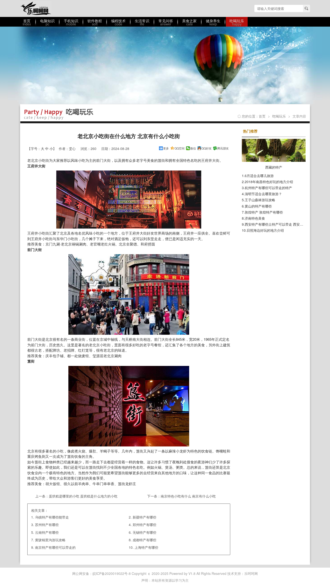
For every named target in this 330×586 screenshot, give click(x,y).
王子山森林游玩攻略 (260, 199)
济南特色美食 (255, 218)
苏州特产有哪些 (47, 524)
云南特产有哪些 (47, 532)
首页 (262, 116)
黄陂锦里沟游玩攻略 (50, 539)
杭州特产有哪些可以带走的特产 (268, 187)
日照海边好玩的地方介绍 (265, 230)
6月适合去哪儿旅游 (259, 175)
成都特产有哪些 (144, 539)
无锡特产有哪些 (144, 532)
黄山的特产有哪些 (258, 206)
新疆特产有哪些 (144, 517)
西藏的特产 (273, 167)
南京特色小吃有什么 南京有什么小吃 (188, 496)
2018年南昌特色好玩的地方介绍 (269, 181)
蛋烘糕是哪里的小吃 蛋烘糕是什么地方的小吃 (83, 496)
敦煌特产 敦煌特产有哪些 (264, 212)
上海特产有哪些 (146, 547)
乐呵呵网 (35, 8)
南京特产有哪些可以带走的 (55, 547)
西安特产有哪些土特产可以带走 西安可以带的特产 (282, 224)
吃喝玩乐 (279, 116)
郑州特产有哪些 (144, 524)
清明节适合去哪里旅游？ (263, 193)
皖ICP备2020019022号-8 (112, 573)
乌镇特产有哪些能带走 (52, 517)
